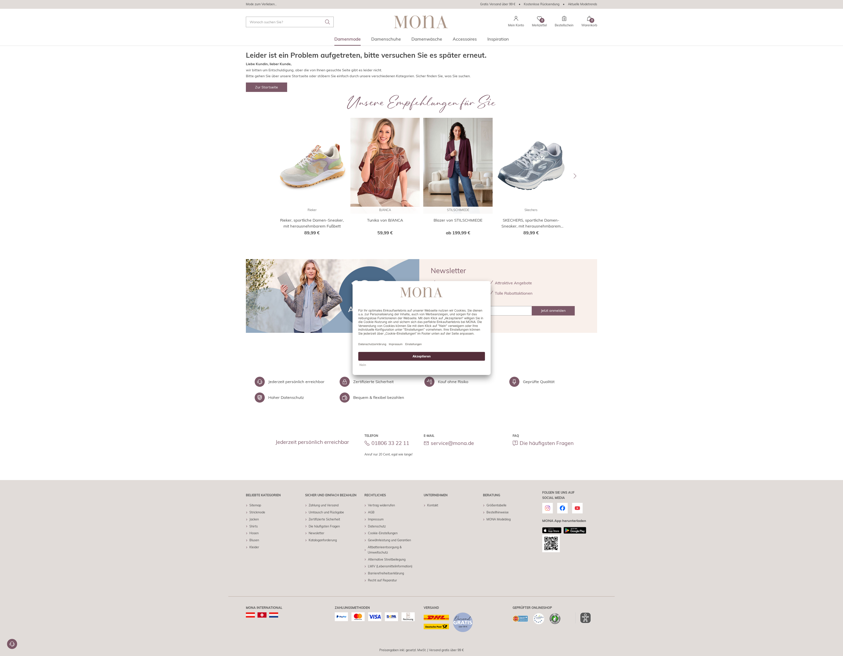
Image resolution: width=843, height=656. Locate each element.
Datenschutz (377, 526)
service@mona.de (452, 443)
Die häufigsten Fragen (547, 443)
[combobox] (290, 22)
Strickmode (257, 512)
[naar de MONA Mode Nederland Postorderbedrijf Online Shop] (273, 615)
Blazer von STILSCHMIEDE (458, 220)
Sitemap (255, 505)
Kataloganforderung (323, 540)
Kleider (254, 547)
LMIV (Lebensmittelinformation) (390, 566)
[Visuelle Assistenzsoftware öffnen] (583, 617)
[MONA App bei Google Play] (575, 530)
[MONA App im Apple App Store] (552, 530)
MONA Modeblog (498, 519)
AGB (371, 512)
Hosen (254, 533)
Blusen (254, 540)
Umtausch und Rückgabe (326, 512)
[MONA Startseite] (421, 22)
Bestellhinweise (497, 512)
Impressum (376, 519)
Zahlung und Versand (324, 505)
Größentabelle (496, 505)
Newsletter (316, 533)
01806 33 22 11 (390, 443)
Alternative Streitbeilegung (386, 559)
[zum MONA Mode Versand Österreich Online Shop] (250, 615)
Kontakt (432, 505)
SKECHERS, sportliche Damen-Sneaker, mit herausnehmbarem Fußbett (531, 223)
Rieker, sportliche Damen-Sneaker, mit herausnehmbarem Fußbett (312, 223)
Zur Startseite (266, 87)
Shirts (253, 526)
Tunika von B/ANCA (385, 220)
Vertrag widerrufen (381, 505)
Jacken (254, 519)
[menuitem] (347, 40)
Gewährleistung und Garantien (389, 540)
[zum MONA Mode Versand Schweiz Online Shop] (262, 615)
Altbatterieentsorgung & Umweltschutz (385, 549)
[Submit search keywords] (327, 22)
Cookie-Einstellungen (383, 533)
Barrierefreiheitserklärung (386, 573)
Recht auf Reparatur (382, 580)
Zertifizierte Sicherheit (324, 519)
